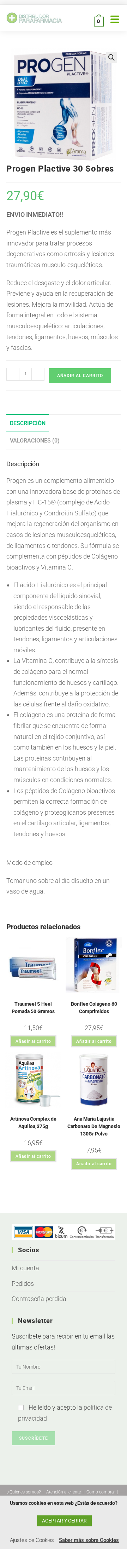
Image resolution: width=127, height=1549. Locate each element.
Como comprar (100, 1492)
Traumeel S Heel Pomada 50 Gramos (33, 1007)
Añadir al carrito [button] (33, 1041)
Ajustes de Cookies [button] (32, 1540)
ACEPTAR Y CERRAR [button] (64, 1521)
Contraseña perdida (39, 1298)
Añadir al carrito (80, 375)
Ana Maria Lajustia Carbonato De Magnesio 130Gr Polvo (93, 1126)
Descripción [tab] (28, 423)
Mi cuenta (25, 1268)
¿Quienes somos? (24, 1492)
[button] (111, 57)
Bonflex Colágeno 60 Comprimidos (94, 1007)
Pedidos (23, 1283)
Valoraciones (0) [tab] (35, 440)
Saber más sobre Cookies (89, 1540)
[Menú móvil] (112, 21)
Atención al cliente (63, 1492)
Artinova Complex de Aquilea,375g (33, 1122)
